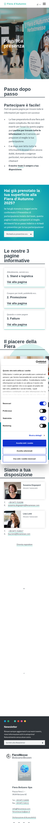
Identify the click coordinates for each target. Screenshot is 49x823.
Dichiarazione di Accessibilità (24, 817)
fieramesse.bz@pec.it (21, 811)
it (24, 673)
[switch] (42, 411)
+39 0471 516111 (22, 803)
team (20, 165)
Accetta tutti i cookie (24, 443)
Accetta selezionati (24, 451)
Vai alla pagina (17, 282)
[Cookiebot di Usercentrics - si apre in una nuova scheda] (35, 362)
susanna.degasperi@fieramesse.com (23, 505)
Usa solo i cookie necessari (24, 459)
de (24, 588)
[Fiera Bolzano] (8, 756)
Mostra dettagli (35, 435)
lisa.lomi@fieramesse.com (19, 534)
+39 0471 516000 (22, 800)
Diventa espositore (24, 545)
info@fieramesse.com (21, 809)
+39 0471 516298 (15, 502)
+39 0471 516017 (15, 531)
